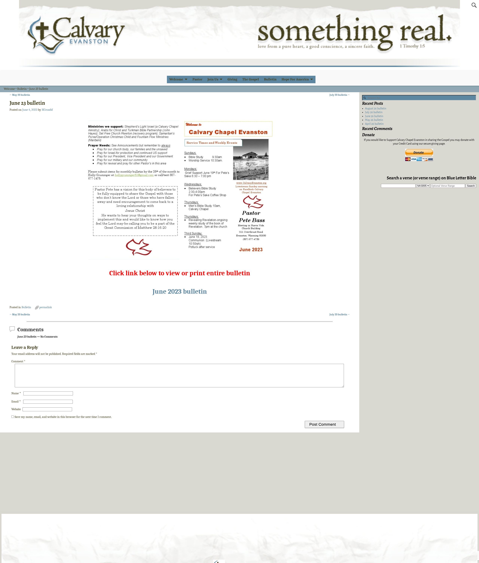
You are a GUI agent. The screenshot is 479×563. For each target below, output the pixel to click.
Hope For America (295, 79)
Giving (232, 79)
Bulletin (270, 79)
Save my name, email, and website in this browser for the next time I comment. (63, 417)
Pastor (197, 79)
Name (16, 393)
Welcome (176, 79)
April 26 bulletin (374, 123)
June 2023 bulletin (179, 291)
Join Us (213, 79)
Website (16, 409)
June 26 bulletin (374, 116)
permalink (45, 307)
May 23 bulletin (20, 95)
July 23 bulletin (339, 95)
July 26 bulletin (373, 112)
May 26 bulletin (374, 119)
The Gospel (250, 79)
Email (16, 401)
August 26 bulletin (375, 108)
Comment (18, 361)
